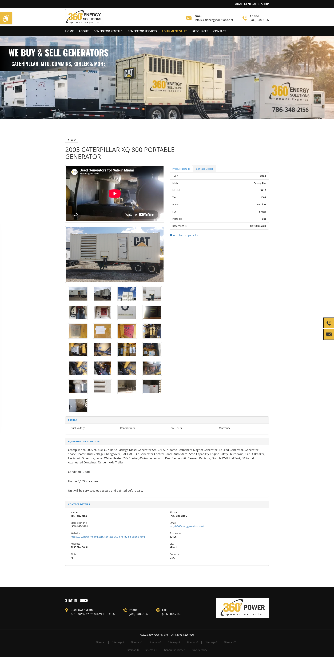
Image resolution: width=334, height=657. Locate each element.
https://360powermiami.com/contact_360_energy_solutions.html (108, 536)
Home (69, 31)
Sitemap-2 (137, 642)
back (73, 139)
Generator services (142, 31)
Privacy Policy (199, 650)
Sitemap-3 (155, 642)
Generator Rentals (108, 31)
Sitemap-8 (133, 650)
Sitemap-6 (211, 642)
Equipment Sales (174, 31)
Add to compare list (185, 235)
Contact (219, 31)
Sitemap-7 (230, 642)
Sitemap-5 (192, 642)
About (84, 31)
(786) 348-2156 (259, 18)
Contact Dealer (204, 168)
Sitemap (100, 642)
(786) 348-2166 (171, 614)
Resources (200, 31)
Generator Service (174, 650)
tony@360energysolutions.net (187, 526)
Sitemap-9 (151, 650)
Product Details (181, 168)
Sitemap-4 (174, 642)
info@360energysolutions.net (214, 18)
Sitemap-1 (118, 642)
